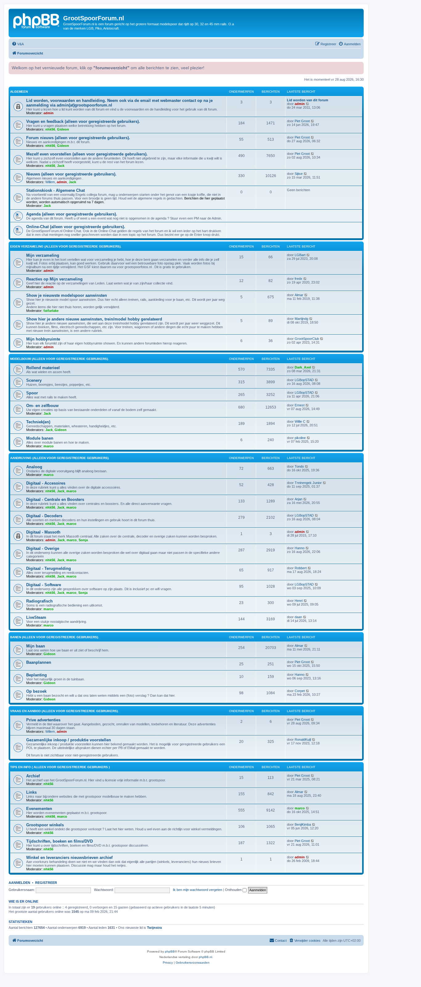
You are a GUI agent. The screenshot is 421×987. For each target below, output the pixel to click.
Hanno (300, 548)
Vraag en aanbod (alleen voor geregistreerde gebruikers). (64, 711)
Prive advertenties (43, 720)
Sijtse (299, 173)
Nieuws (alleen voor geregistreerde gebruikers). (71, 174)
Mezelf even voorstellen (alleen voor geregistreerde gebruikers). (87, 154)
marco (48, 446)
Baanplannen (38, 662)
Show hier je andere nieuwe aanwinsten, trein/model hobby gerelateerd (94, 319)
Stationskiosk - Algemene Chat (55, 190)
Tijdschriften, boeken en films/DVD (59, 841)
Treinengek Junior (308, 483)
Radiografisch (39, 601)
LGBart (300, 255)
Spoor (32, 393)
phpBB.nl (205, 957)
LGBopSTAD (304, 380)
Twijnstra (154, 927)
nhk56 (50, 129)
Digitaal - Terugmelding (48, 568)
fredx (298, 278)
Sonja (83, 540)
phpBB (170, 951)
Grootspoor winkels (45, 825)
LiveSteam (36, 617)
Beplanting (36, 675)
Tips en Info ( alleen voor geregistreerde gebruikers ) (60, 767)
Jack (60, 165)
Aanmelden (19, 882)
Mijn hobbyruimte (43, 339)
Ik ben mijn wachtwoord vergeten (197, 890)
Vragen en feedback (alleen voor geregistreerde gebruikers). (83, 121)
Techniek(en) (38, 422)
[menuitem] (18, 44)
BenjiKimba (303, 824)
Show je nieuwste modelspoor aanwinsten (66, 295)
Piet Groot (302, 121)
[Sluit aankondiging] (358, 66)
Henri (299, 600)
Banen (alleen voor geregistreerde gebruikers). (54, 637)
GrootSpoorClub (307, 338)
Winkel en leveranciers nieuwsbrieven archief (69, 857)
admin (48, 113)
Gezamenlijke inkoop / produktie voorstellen (68, 740)
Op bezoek (36, 691)
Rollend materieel (43, 367)
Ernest (300, 405)
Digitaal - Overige (42, 548)
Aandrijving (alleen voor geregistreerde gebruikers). (59, 458)
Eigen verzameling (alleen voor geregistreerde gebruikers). (65, 246)
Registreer (46, 882)
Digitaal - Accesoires (45, 483)
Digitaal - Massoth (43, 532)
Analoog (34, 467)
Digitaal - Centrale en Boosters (55, 499)
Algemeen (19, 91)
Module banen (39, 438)
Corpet (300, 691)
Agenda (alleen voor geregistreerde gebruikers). (71, 214)
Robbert (301, 568)
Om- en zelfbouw (42, 405)
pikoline (300, 438)
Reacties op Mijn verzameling (54, 279)
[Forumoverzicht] (36, 20)
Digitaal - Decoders (44, 516)
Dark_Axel (303, 367)
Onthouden (234, 890)
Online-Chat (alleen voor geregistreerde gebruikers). (75, 226)
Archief (33, 776)
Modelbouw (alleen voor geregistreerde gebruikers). (59, 359)
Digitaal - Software (43, 584)
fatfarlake (51, 310)
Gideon (63, 129)
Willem (50, 182)
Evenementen (39, 808)
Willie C (300, 421)
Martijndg (301, 318)
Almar (299, 295)
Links (31, 792)
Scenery (34, 380)
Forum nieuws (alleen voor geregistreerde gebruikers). (78, 137)
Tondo (299, 466)
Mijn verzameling (42, 255)
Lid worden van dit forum (307, 100)
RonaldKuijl (303, 739)
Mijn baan (35, 646)
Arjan (298, 499)
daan (298, 617)
